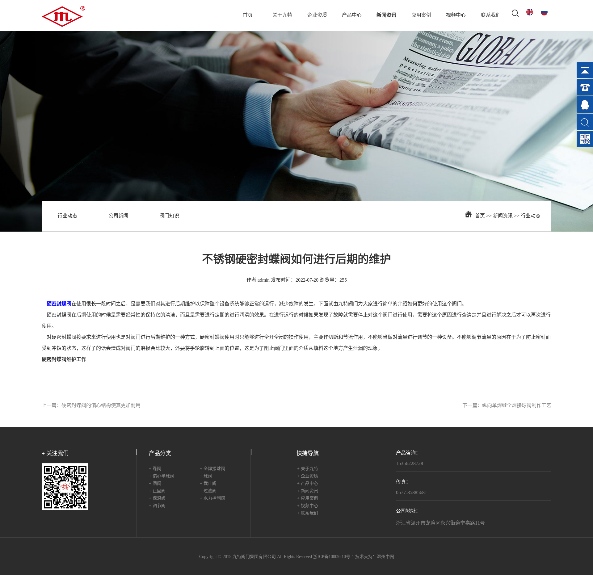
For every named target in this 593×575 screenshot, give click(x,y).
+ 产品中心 (307, 483)
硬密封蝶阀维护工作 (64, 359)
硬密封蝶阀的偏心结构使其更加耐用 (101, 405)
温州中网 (385, 557)
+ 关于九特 (307, 469)
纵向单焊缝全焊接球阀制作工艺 (516, 405)
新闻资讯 (386, 15)
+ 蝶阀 (155, 469)
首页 (248, 15)
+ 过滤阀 (208, 491)
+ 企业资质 (307, 476)
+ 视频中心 (307, 506)
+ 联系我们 (307, 513)
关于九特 (282, 15)
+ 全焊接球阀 (212, 469)
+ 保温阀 (157, 498)
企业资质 (317, 15)
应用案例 (421, 15)
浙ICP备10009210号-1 (333, 557)
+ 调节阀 (157, 506)
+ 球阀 (206, 476)
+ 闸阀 (155, 483)
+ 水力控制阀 (212, 498)
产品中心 (352, 15)
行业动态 (67, 216)
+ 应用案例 (307, 498)
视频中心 (456, 15)
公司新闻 (118, 216)
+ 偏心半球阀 (161, 476)
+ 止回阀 (157, 491)
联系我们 (491, 15)
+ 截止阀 (208, 483)
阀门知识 (169, 216)
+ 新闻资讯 (307, 491)
